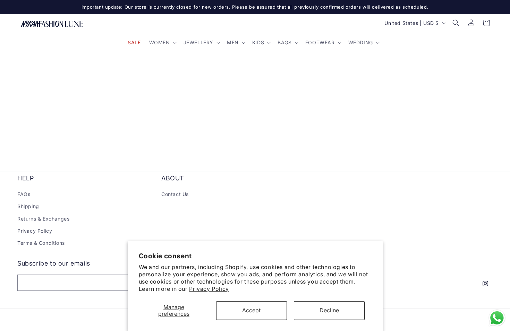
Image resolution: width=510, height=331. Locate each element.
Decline (329, 310)
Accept (251, 310)
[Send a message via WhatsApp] (497, 318)
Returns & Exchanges (43, 219)
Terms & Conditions (41, 243)
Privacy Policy (209, 288)
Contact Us (175, 194)
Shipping (28, 206)
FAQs (23, 194)
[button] (162, 42)
